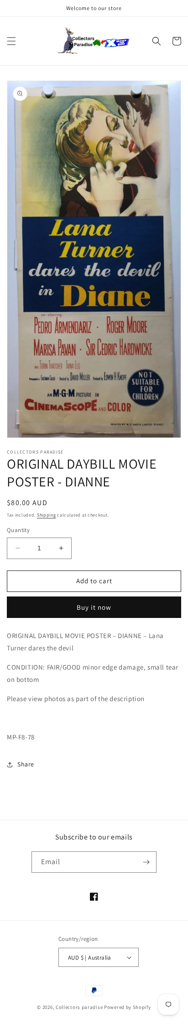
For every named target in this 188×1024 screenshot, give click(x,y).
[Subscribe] (146, 862)
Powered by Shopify (127, 1007)
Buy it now (94, 607)
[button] (11, 41)
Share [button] (25, 764)
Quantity (18, 530)
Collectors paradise (79, 1007)
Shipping (46, 515)
